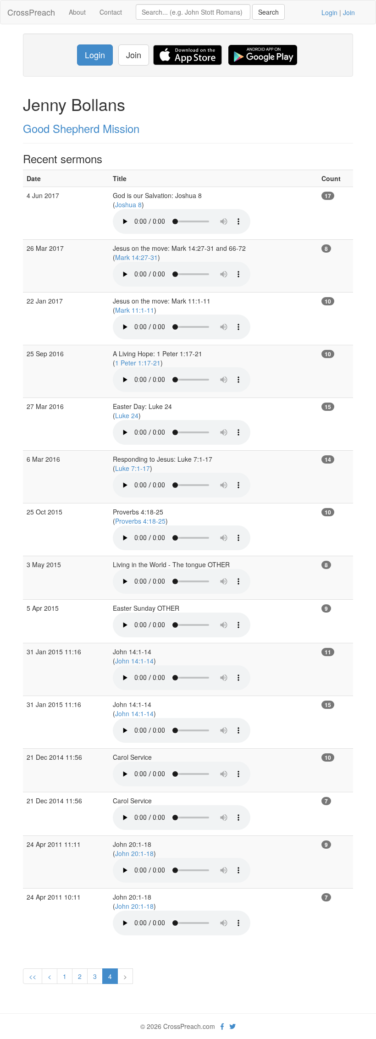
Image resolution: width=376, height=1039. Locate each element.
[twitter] (232, 1026)
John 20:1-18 (134, 853)
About (77, 12)
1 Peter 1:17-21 (137, 362)
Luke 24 (126, 415)
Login (329, 12)
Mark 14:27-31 (136, 257)
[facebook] (222, 1026)
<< (32, 976)
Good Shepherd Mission (81, 128)
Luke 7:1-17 (132, 468)
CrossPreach (31, 12)
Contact (111, 12)
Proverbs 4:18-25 (140, 520)
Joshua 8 (128, 204)
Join (349, 12)
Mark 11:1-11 (134, 310)
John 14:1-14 (134, 660)
